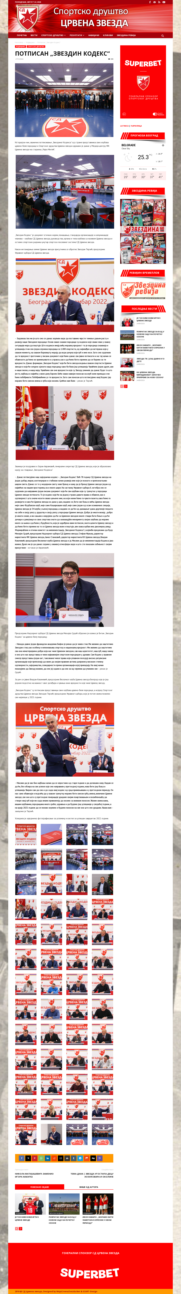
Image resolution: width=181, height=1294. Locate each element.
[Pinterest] (34, 1158)
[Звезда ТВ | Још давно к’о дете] (127, 362)
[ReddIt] (54, 1158)
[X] (28, 1158)
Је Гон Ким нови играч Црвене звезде (148, 319)
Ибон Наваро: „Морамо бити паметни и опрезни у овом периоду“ (98, 1220)
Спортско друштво (36, 46)
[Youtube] (164, 2)
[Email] (60, 1158)
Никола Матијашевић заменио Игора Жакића (34, 1175)
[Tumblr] (74, 1158)
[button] (162, 36)
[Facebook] (150, 2)
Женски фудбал (56, 1213)
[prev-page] (17, 1228)
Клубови (108, 35)
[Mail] (154, 2)
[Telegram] (80, 1158)
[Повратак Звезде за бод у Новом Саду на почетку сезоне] (64, 1204)
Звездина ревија (126, 35)
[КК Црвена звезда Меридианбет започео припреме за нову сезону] (127, 376)
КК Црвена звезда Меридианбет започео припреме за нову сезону (150, 375)
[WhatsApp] (41, 1158)
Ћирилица (136, 126)
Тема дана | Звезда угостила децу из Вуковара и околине (92, 1175)
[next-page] (20, 1228)
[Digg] (93, 1158)
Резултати (76, 35)
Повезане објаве (39, 1187)
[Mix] (87, 1158)
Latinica (124, 126)
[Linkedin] (47, 1158)
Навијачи (93, 35)
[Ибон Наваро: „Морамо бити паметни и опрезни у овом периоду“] (98, 1204)
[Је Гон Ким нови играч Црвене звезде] (30, 1204)
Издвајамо (30, 42)
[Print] (67, 1158)
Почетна (22, 35)
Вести (34, 35)
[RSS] (159, 2)
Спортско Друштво (52, 35)
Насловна (19, 42)
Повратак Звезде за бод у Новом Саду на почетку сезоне (62, 1220)
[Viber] (100, 1158)
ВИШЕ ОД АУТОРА (88, 1187)
